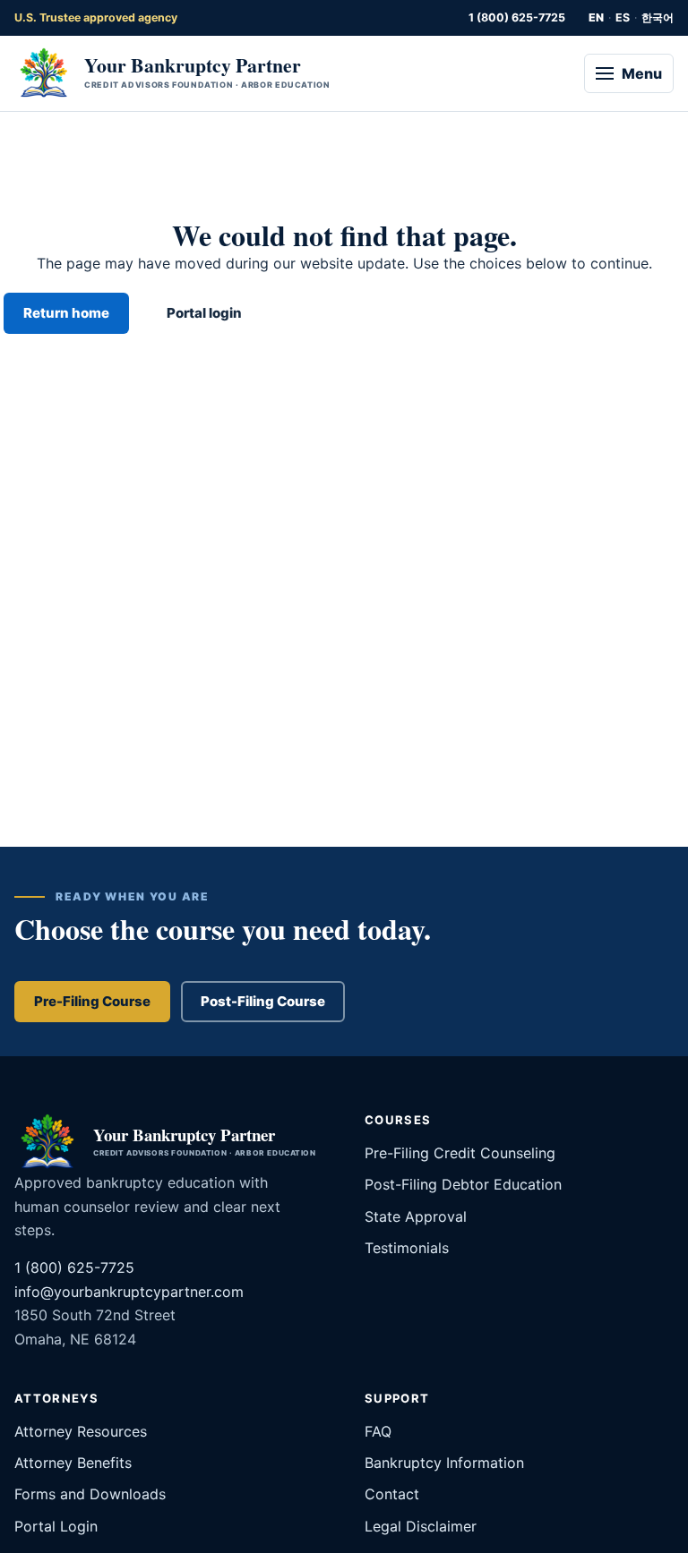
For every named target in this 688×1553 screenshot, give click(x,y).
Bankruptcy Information (444, 1463)
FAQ (378, 1431)
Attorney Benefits (73, 1463)
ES (622, 17)
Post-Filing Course (263, 1001)
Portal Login (56, 1526)
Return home (66, 312)
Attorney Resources (80, 1431)
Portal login (204, 312)
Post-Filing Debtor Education (463, 1184)
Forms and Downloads (90, 1494)
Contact (392, 1494)
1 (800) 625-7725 (517, 17)
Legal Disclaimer (421, 1526)
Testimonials (407, 1248)
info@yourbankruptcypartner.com (129, 1292)
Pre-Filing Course (92, 1001)
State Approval (416, 1216)
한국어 (657, 17)
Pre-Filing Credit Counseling (460, 1153)
